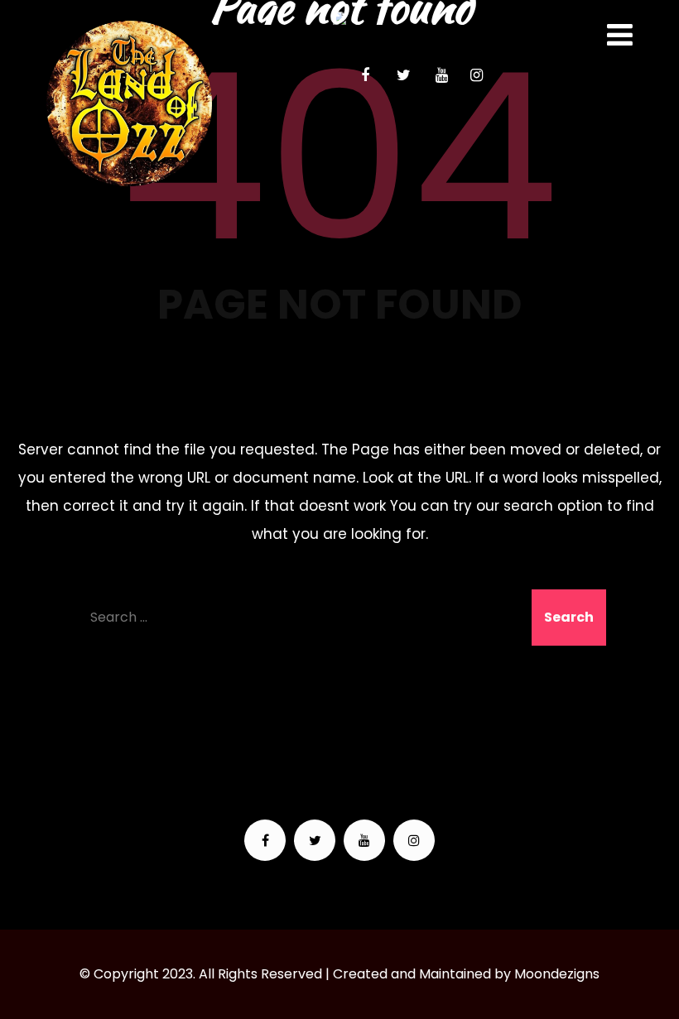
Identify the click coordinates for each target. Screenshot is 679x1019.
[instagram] (476, 75)
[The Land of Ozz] (129, 103)
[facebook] (365, 75)
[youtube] (441, 75)
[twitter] (403, 75)
